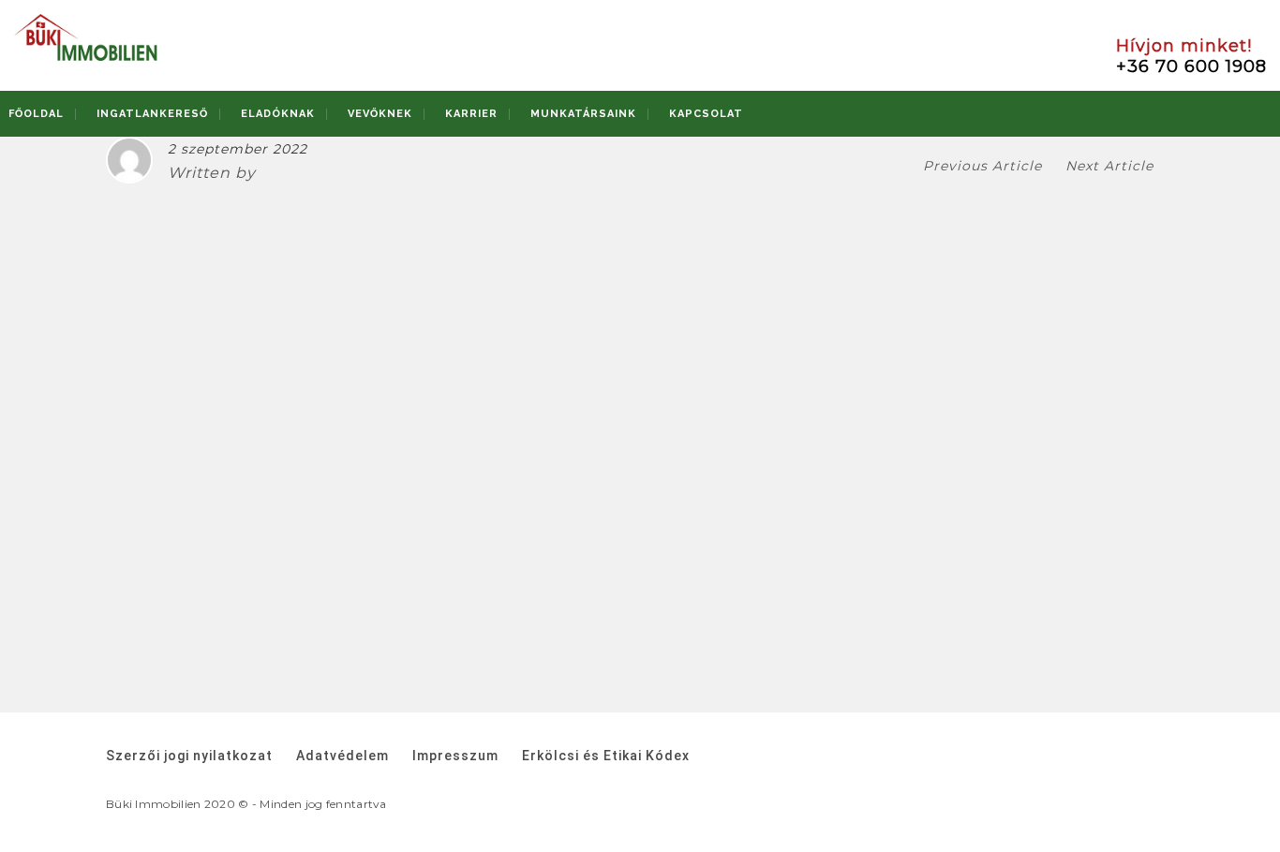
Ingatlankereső (152, 114)
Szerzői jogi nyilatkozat (189, 755)
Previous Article (982, 165)
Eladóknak (278, 114)
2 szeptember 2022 (237, 148)
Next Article (1111, 165)
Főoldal (36, 114)
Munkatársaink (583, 114)
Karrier (471, 114)
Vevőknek (380, 114)
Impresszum (455, 755)
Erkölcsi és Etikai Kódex (606, 755)
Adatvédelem (342, 755)
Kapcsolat (706, 114)
